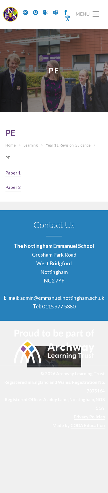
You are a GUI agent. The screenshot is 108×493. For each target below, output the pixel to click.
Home (10, 145)
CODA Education (88, 425)
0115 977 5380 (58, 306)
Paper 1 (13, 172)
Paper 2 (13, 187)
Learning (31, 145)
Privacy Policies (89, 416)
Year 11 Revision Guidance (68, 145)
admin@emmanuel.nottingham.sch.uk (62, 298)
